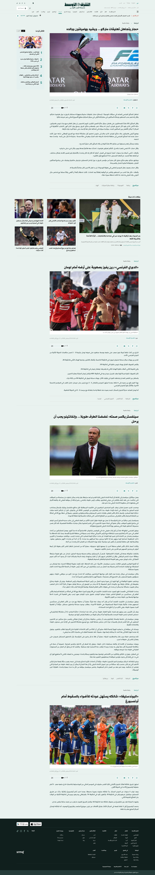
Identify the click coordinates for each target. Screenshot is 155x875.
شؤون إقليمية (135, 846)
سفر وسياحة (60, 838)
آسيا (127, 840)
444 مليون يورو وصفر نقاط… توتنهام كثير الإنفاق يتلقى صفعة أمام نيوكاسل (30, 68)
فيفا (112, 679)
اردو (124, 3)
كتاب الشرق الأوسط (112, 840)
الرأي (101, 12)
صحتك (83, 835)
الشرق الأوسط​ (112, 12)
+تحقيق (126, 860)
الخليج (135, 838)
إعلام (94, 843)
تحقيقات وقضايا (124, 857)
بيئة (84, 840)
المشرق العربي (134, 843)
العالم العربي (136, 835)
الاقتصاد (96, 12)
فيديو (48, 12)
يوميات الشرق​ (67, 12)
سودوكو (93, 857)
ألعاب (37, 12)
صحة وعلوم (81, 12)
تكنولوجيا (75, 12)
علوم (84, 838)
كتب (94, 835)
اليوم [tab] (23, 30)
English (133, 3)
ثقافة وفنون (89, 12)
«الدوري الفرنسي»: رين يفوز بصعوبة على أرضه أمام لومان (101, 267)
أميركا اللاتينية (125, 846)
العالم (106, 12)
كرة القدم (120, 399)
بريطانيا (105, 679)
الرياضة (60, 12)
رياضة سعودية (135, 854)
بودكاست (43, 12)
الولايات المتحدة (124, 835)
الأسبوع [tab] (19, 30)
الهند (97, 185)
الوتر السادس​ (92, 838)
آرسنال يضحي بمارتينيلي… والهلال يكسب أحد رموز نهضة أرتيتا (28, 76)
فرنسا (99, 399)
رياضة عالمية (125, 23)
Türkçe (128, 3)
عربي (137, 3)
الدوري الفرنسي (109, 399)
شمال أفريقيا (134, 840)
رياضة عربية (135, 857)
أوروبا (126, 838)
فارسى (120, 3)
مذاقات (61, 835)
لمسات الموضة (60, 840)
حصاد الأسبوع (125, 854)
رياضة (128, 185)
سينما (94, 840)
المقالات (115, 835)
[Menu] (137, 12)
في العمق (54, 12)
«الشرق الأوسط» (127, 100)
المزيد (33, 12)
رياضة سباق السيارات (108, 185)
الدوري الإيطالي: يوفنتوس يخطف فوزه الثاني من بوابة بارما (30, 83)
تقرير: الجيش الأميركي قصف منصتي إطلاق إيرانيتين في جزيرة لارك (111, 16)
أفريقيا (126, 843)
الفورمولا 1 (120, 185)
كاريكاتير (115, 838)
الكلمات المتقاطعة (91, 854)
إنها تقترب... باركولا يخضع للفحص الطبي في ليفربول (29, 53)
